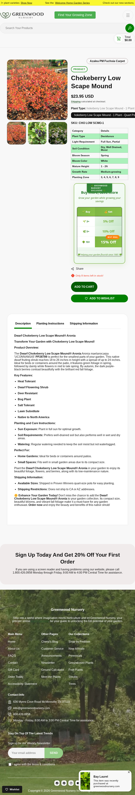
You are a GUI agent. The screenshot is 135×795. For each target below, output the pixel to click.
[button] (118, 38)
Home (11, 642)
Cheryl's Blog (49, 642)
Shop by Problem (79, 642)
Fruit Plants (76, 670)
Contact (13, 663)
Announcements (51, 656)
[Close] (129, 772)
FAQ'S (12, 656)
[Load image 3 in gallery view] (57, 133)
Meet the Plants (51, 677)
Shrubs (73, 677)
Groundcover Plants (81, 663)
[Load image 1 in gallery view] (16, 133)
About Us (14, 649)
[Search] (129, 28)
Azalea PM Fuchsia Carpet (107, 61)
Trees (72, 684)
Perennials (75, 656)
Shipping (76, 101)
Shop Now (9, 2)
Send (54, 752)
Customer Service (52, 649)
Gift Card (13, 670)
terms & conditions (43, 764)
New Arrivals (76, 649)
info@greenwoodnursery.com (31, 708)
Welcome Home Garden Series (55, 2)
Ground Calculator (52, 670)
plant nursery (39, 621)
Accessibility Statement (22, 684)
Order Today (15, 677)
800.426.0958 (21, 714)
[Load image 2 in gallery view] (37, 133)
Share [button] (79, 268)
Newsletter (48, 663)
